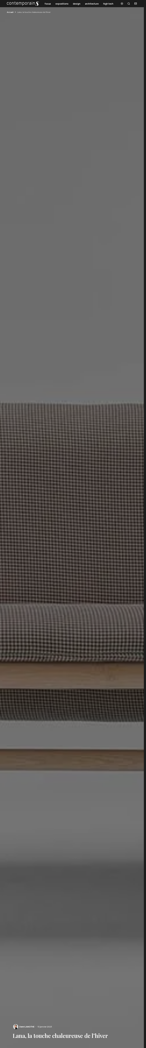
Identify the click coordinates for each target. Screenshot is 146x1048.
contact (135, 3)
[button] (122, 3)
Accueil (10, 12)
